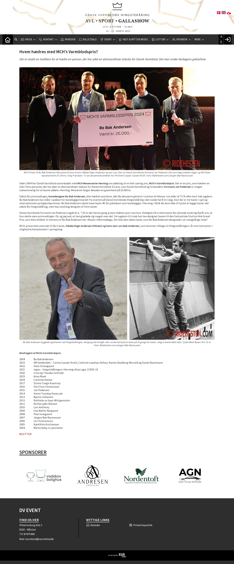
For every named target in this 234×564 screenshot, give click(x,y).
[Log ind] (227, 39)
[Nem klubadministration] (117, 556)
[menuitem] (8, 39)
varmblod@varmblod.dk (39, 539)
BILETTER (25, 434)
